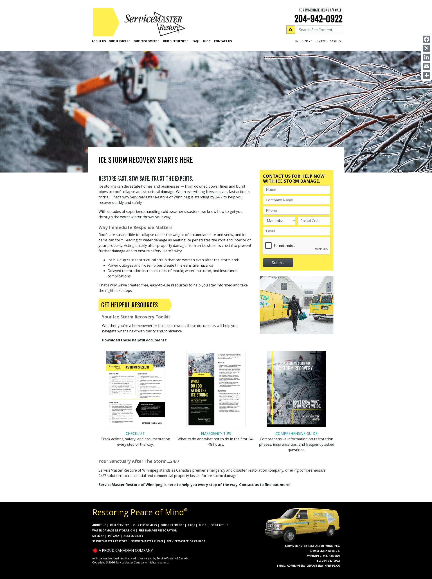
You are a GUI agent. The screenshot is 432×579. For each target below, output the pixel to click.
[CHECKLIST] (135, 390)
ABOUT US (99, 525)
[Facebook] (426, 39)
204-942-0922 (318, 19)
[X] (426, 48)
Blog (207, 41)
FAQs (191, 525)
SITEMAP (98, 536)
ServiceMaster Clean (147, 541)
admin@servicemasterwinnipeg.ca (313, 566)
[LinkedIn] (426, 57)
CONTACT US (219, 525)
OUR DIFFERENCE (172, 525)
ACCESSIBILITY (133, 536)
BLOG (203, 525)
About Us (99, 41)
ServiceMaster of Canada (186, 541)
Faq (196, 41)
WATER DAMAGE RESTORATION (113, 530)
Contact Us (223, 41)
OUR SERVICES (119, 525)
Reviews (321, 41)
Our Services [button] (118, 41)
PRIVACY (114, 536)
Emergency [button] (302, 41)
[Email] (426, 66)
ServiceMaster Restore (109, 541)
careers (335, 41)
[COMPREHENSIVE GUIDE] (296, 390)
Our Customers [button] (145, 41)
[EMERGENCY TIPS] (216, 390)
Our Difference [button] (174, 41)
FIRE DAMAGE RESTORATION (158, 530)
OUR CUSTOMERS (145, 525)
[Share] (426, 75)
